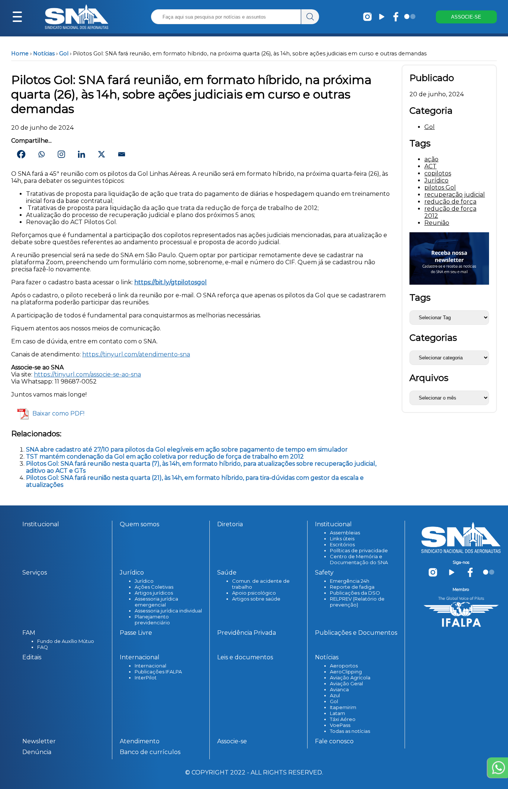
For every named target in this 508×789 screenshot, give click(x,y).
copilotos (437, 173)
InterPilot (146, 677)
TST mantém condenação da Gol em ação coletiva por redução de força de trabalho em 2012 (165, 456)
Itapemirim (343, 707)
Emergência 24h (349, 581)
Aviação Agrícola (350, 677)
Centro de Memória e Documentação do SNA (359, 559)
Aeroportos (344, 666)
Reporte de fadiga (352, 587)
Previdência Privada (246, 632)
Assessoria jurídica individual (168, 611)
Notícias (44, 53)
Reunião (436, 222)
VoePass (340, 725)
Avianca (339, 689)
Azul (335, 695)
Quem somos (139, 524)
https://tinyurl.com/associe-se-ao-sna (87, 374)
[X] (101, 154)
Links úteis (342, 538)
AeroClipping (346, 672)
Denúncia (36, 752)
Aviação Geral (346, 683)
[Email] (121, 154)
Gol (63, 53)
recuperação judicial (454, 194)
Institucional (40, 524)
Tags (420, 297)
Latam (337, 713)
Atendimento (140, 741)
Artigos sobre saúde (256, 599)
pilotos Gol (440, 187)
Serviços (34, 572)
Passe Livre (136, 632)
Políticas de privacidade (359, 550)
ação (431, 159)
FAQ (42, 647)
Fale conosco (334, 741)
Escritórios (342, 544)
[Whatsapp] (41, 154)
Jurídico (436, 180)
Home (20, 53)
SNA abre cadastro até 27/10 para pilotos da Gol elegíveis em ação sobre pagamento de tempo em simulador (187, 449)
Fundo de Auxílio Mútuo (65, 641)
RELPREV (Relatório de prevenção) (357, 602)
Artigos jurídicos (154, 593)
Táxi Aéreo (343, 719)
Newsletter (39, 741)
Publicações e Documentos (356, 632)
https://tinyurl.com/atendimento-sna (136, 354)
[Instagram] (61, 154)
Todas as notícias (350, 731)
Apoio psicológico (254, 593)
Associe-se (232, 741)
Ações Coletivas (154, 587)
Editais (31, 657)
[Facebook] (21, 154)
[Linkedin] (81, 154)
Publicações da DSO (355, 593)
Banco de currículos (150, 752)
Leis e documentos (245, 657)
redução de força (450, 201)
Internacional (150, 666)
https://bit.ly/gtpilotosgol (170, 282)
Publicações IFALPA (158, 672)
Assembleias (345, 533)
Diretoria (230, 524)
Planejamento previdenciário (152, 619)
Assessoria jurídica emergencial (156, 602)
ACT (430, 166)
